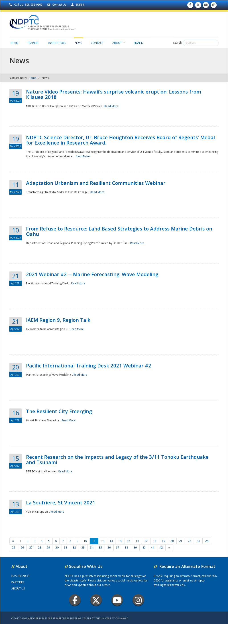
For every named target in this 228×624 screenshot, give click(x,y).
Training (33, 43)
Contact (97, 43)
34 (91, 547)
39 (135, 547)
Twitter (96, 600)
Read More (111, 106)
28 (39, 547)
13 (111, 541)
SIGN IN (80, 4)
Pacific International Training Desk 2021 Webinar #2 (88, 365)
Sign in (138, 43)
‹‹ (13, 541)
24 (206, 541)
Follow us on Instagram (214, 6)
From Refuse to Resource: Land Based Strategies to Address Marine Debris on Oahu (119, 231)
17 (146, 541)
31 (65, 547)
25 (13, 547)
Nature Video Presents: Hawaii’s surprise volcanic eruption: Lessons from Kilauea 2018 (113, 94)
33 (83, 547)
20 (172, 541)
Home (14, 43)
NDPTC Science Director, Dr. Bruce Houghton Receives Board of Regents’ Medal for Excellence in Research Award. (120, 140)
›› (169, 547)
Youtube (117, 600)
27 (31, 547)
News (78, 43)
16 (137, 541)
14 (120, 541)
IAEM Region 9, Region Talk (58, 319)
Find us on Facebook (190, 6)
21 (180, 541)
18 (154, 541)
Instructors (57, 43)
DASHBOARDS (20, 576)
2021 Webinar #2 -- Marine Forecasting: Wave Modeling (92, 274)
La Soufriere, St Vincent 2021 (60, 502)
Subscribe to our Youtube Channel (206, 6)
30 (57, 547)
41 (152, 547)
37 (117, 547)
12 (102, 541)
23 (198, 541)
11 (94, 541)
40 (143, 547)
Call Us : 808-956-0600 (28, 4)
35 (100, 547)
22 (189, 541)
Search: (177, 43)
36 (109, 547)
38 (126, 547)
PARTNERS (17, 582)
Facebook (75, 600)
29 (48, 547)
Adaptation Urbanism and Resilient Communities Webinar (95, 182)
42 (161, 547)
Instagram (138, 600)
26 (22, 547)
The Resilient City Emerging (59, 411)
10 (85, 541)
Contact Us (59, 4)
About (117, 43)
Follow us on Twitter (198, 6)
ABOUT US (18, 588)
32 (74, 547)
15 (128, 541)
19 (163, 541)
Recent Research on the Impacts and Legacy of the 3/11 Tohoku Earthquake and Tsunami (117, 459)
